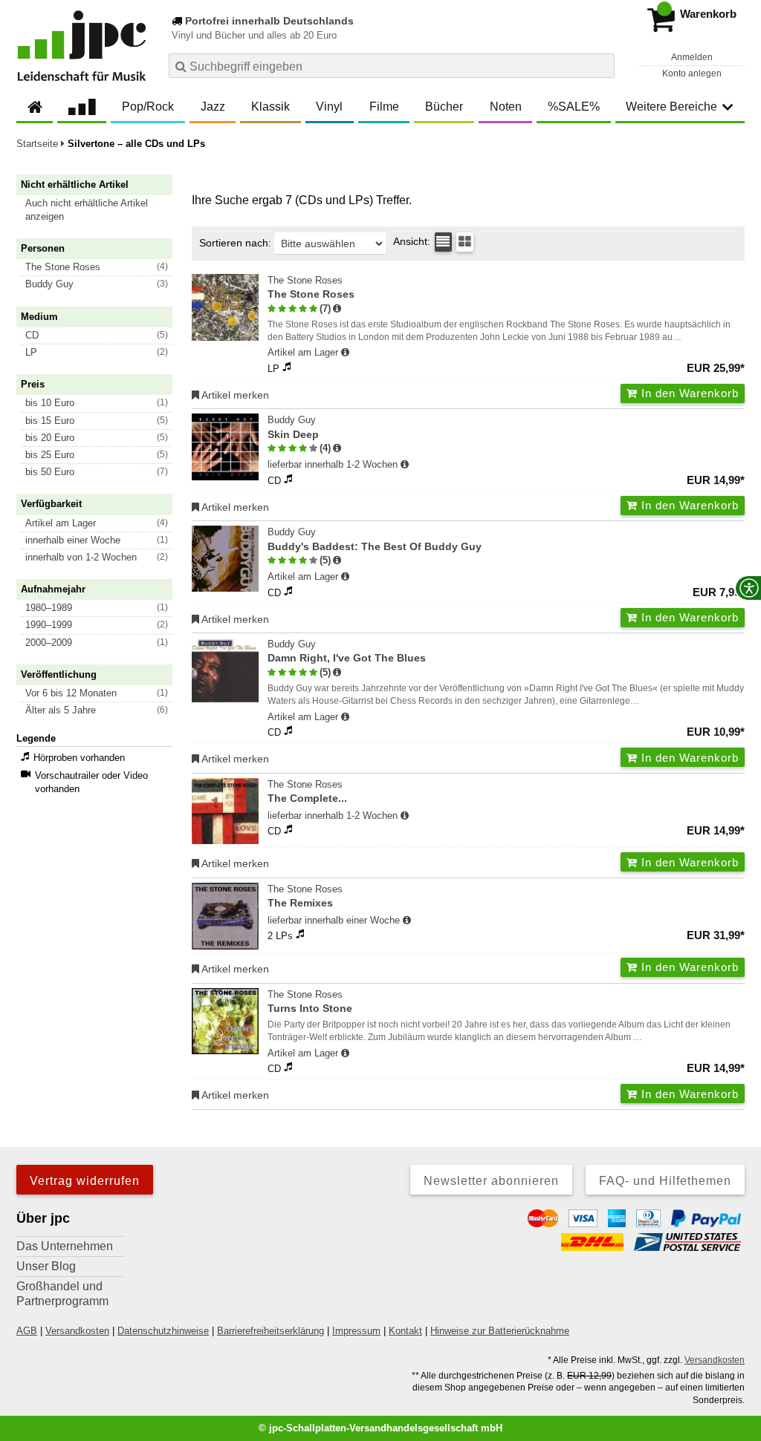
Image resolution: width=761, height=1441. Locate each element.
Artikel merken (234, 395)
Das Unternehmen (64, 1246)
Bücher (444, 106)
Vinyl (329, 106)
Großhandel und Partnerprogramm (62, 1293)
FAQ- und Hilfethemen (665, 1180)
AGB (26, 1330)
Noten (506, 106)
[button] (101, 210)
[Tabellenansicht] (443, 242)
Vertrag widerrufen (85, 1180)
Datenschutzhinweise (163, 1330)
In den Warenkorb (688, 393)
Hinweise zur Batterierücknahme (499, 1330)
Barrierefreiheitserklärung (270, 1330)
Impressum (356, 1330)
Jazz (213, 106)
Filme (384, 106)
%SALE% (574, 106)
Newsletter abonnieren (491, 1180)
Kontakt (405, 1330)
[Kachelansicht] (464, 242)
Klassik (270, 106)
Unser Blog (46, 1266)
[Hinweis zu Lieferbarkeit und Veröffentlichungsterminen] (345, 352)
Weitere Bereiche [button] (671, 106)
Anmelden (692, 57)
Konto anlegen (692, 73)
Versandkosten (77, 1330)
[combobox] (392, 65)
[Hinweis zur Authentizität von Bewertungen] (337, 309)
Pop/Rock (148, 106)
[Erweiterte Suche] (602, 65)
